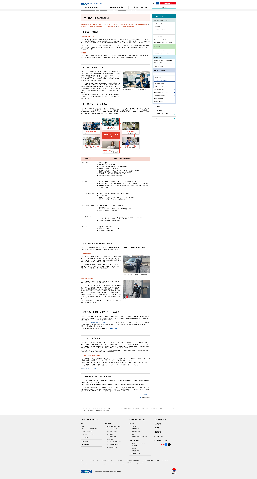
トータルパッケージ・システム (118, 24)
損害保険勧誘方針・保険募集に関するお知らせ (91, 464)
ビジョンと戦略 (157, 46)
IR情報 (157, 428)
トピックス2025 (157, 57)
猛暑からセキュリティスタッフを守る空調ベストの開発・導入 (163, 61)
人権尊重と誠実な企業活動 (160, 95)
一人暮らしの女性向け (112, 431)
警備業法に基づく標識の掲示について (111, 464)
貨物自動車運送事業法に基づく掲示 (146, 464)
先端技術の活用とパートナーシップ (161, 89)
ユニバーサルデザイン (109, 26)
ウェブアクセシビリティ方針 (89, 368)
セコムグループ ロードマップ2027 (161, 53)
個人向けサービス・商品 (138, 420)
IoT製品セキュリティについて (161, 460)
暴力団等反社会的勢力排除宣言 (133, 462)
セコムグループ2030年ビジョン (161, 50)
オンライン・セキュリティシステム (100, 24)
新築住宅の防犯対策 (112, 447)
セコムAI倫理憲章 (84, 462)
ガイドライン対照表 (158, 110)
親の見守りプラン (87, 431)
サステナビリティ (103, 10)
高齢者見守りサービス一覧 (138, 443)
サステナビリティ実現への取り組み (161, 33)
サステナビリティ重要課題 (159, 70)
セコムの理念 (157, 26)
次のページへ (146, 394)
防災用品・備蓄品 (136, 451)
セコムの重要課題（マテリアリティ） (162, 36)
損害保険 (134, 448)
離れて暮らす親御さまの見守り (114, 426)
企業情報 (97, 10)
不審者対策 (110, 439)
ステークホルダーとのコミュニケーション (163, 42)
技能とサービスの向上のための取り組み (137, 24)
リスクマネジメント (111, 328)
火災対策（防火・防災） (113, 444)
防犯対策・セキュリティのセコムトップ (88, 10)
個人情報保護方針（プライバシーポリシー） (103, 322)
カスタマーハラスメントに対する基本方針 (100, 462)
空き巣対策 (110, 434)
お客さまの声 (85, 441)
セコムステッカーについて (106, 460)
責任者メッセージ (159, 77)
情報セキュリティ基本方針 (147, 460)
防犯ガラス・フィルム (137, 429)
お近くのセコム (147, 3)
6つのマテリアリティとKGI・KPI (161, 39)
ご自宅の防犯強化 (111, 436)
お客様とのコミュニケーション (161, 86)
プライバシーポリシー (119, 460)
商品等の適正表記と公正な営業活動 (125, 26)
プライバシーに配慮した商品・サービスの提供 (91, 26)
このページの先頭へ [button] (145, 397)
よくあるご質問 (85, 445)
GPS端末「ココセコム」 (138, 453)
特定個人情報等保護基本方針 (133, 460)
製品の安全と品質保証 (160, 83)
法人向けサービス (160, 420)
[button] (168, 3)
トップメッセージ (158, 23)
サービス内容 (85, 438)
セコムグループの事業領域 (159, 30)
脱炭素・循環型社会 (158, 98)
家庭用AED (134, 445)
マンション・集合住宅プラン (90, 429)
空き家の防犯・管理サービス (114, 442)
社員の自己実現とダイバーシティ (161, 92)
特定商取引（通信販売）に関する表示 (150, 462)
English (153, 3)
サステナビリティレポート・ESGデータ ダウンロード (163, 114)
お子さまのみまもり (112, 429)
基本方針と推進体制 (85, 24)
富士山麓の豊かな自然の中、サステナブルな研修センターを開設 (163, 65)
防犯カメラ (134, 426)
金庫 (133, 434)
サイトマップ (140, 3)
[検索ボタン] (157, 3)
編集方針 (155, 118)
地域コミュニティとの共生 (159, 101)
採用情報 (158, 432)
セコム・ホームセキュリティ (90, 420)
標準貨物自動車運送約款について (129, 464)
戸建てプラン (86, 426)
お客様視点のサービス (122, 10)
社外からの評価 (157, 106)
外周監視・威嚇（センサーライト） (140, 436)
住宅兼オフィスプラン (88, 434)
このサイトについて (93, 460)
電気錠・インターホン (137, 431)
